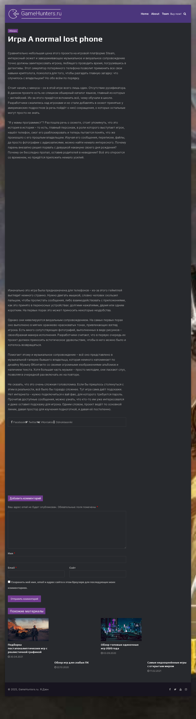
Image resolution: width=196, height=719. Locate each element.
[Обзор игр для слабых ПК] (74, 638)
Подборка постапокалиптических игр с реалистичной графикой (27, 648)
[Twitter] (175, 689)
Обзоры (13, 30)
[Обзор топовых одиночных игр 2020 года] (121, 629)
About (155, 13)
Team (165, 13)
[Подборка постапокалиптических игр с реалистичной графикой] (28, 629)
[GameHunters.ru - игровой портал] (35, 14)
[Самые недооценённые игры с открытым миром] (167, 638)
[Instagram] (186, 689)
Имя (11, 553)
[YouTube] (180, 689)
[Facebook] (169, 689)
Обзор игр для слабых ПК (71, 662)
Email (12, 567)
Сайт (72, 567)
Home (145, 13)
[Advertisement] (67, 459)
